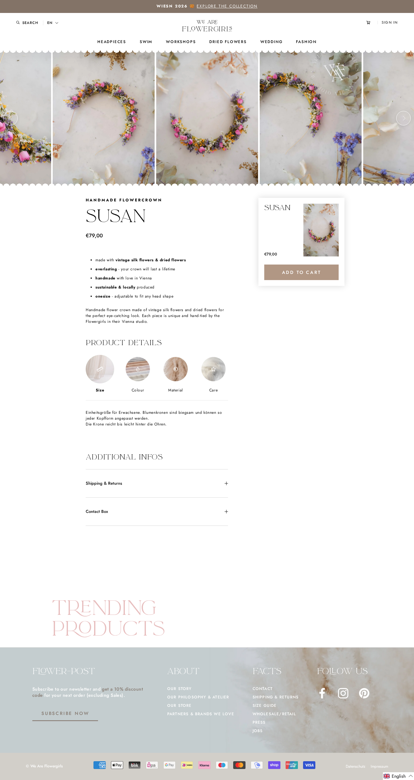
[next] (403, 118)
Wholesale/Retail (274, 714)
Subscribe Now (65, 713)
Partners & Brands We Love (200, 714)
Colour (138, 390)
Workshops (181, 42)
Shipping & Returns (104, 483)
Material (175, 390)
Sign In (390, 22)
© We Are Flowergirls (44, 766)
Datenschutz (355, 766)
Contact (263, 688)
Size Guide (265, 705)
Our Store (179, 705)
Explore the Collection (227, 6)
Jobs (258, 730)
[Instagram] (343, 693)
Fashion (306, 42)
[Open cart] (372, 22)
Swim (146, 42)
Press (259, 722)
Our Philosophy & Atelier (198, 697)
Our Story (179, 688)
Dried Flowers (227, 42)
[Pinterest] (364, 693)
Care (213, 390)
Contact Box (97, 511)
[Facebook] (322, 693)
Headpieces (111, 42)
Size (100, 390)
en (50, 22)
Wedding (271, 42)
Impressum (379, 766)
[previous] (10, 118)
